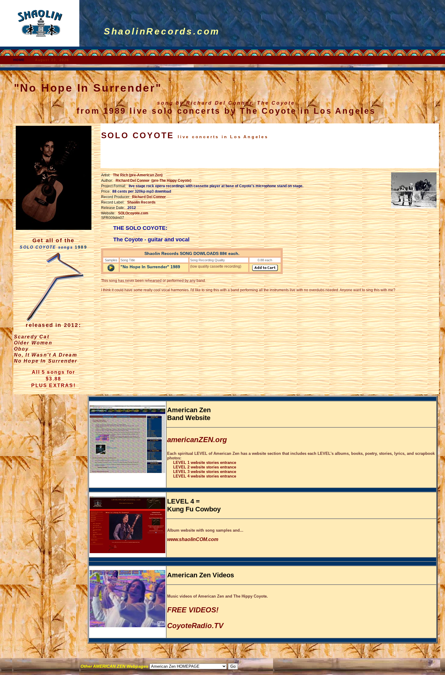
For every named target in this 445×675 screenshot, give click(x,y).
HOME (19, 60)
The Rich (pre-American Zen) (138, 175)
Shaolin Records (141, 202)
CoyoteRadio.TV (195, 625)
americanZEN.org (197, 439)
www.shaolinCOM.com (192, 539)
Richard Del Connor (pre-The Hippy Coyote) (153, 180)
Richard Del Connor (149, 197)
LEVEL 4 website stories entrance (201, 476)
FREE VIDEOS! (193, 610)
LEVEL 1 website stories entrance (201, 462)
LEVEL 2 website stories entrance (201, 467)
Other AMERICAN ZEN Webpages (115, 666)
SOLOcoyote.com (133, 213)
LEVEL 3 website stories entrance (201, 471)
